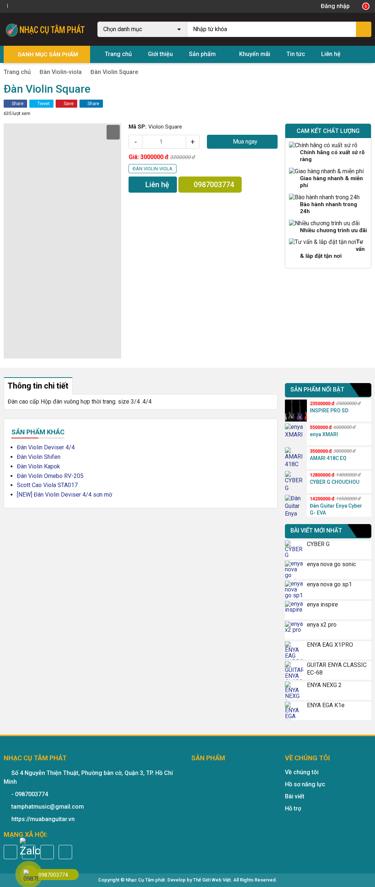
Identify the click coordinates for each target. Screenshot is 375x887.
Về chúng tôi (302, 772)
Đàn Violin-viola (61, 71)
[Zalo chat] (30, 848)
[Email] (47, 852)
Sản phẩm (202, 54)
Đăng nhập (335, 6)
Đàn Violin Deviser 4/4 (46, 447)
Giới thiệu (160, 54)
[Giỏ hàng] (361, 6)
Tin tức (295, 54)
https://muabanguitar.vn (43, 819)
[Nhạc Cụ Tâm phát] (47, 28)
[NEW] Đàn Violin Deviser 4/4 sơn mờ (64, 494)
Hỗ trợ (293, 808)
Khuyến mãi (254, 54)
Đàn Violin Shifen (38, 456)
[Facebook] (14, 6)
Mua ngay (244, 141)
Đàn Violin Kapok (38, 466)
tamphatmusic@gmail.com (47, 806)
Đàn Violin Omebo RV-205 (50, 475)
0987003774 (213, 184)
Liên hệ (331, 54)
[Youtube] (29, 6)
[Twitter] (22, 6)
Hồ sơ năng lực (305, 784)
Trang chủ (118, 54)
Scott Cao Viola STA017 (47, 485)
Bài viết (294, 796)
